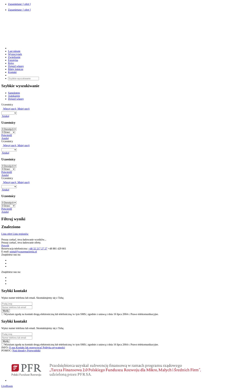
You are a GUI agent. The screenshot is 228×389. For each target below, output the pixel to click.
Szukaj (5, 116)
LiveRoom (7, 386)
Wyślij (6, 311)
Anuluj (5, 138)
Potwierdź (6, 135)
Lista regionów (21, 233)
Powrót (5, 245)
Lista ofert (7, 233)
